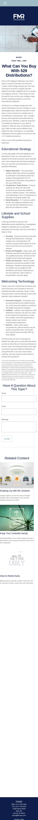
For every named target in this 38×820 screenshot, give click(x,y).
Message (5, 419)
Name (4, 393)
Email (4, 406)
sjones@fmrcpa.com (19, 815)
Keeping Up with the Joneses (15, 490)
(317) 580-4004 (21, 804)
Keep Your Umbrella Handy (14, 533)
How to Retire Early (10, 576)
